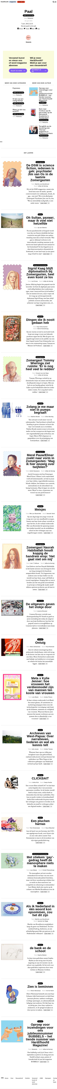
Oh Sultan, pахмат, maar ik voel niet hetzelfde (40, 220)
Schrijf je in (36, 70)
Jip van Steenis (42, 227)
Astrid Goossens (35, 471)
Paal (29, 11)
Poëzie (40, 945)
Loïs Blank (35, 697)
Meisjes (40, 509)
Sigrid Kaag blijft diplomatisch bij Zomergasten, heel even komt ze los (40, 273)
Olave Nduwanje (36, 990)
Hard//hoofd (4, 2)
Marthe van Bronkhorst (42, 184)
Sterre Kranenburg (42, 328)
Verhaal (40, 316)
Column (40, 675)
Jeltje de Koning (43, 186)
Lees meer (44, 203)
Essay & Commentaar (40, 265)
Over (12, 1078)
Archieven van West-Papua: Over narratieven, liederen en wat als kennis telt (40, 739)
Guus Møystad (50, 828)
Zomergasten (40, 162)
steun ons (21, 2)
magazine (13, 2)
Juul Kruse (34, 281)
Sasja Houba (48, 782)
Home (6, 1078)
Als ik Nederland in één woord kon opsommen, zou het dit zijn (40, 911)
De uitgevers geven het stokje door (40, 605)
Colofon (27, 1078)
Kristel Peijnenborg (48, 870)
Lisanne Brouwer (42, 611)
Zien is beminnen (40, 986)
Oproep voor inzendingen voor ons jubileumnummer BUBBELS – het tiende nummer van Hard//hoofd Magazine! (40, 1035)
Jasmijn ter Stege (43, 921)
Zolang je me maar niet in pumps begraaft (40, 409)
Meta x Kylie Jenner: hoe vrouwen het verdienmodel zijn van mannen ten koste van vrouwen (40, 685)
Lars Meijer (33, 870)
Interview (40, 601)
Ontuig (40, 642)
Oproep (40, 1021)
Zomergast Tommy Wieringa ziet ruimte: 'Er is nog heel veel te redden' (40, 365)
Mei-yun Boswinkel (35, 513)
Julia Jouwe (35, 749)
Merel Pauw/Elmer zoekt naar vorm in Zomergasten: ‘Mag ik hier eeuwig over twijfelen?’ (40, 461)
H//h (2, 1078)
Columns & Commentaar (40, 854)
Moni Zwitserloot (35, 646)
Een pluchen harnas (40, 822)
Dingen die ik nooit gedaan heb (40, 321)
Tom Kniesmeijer (35, 828)
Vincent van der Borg (42, 373)
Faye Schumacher (42, 326)
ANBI (41, 1078)
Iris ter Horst (50, 990)
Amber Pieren (48, 697)
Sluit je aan (16, 70)
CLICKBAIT (40, 778)
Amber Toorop (48, 749)
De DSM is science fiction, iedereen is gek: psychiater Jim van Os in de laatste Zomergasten (40, 173)
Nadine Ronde (35, 416)
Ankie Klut (35, 782)
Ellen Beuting (49, 416)
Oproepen (48, 1078)
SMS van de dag (28, 15)
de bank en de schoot (40, 949)
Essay (40, 214)
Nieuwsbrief (19, 1078)
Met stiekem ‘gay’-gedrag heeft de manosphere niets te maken (40, 861)
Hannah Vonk (51, 513)
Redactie (30, 18)
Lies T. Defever (34, 563)
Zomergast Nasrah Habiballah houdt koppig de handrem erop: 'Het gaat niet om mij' (40, 553)
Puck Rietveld (50, 646)
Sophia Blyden (42, 955)
